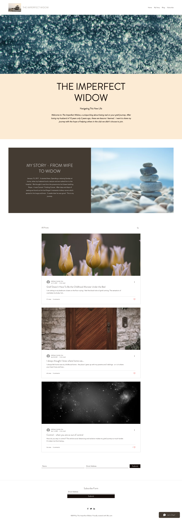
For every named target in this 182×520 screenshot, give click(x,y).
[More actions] (135, 282)
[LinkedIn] (94, 509)
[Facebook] (88, 509)
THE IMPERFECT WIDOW (36, 7)
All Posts (45, 228)
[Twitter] (91, 509)
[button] (138, 228)
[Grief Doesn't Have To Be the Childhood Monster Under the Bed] (91, 255)
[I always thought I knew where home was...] (91, 329)
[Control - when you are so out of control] (91, 403)
